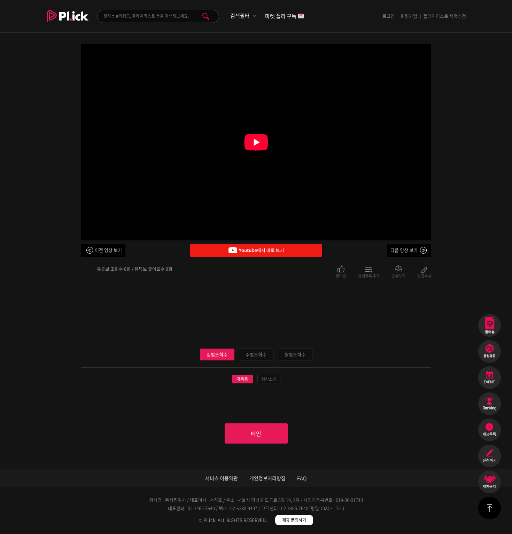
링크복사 (424, 275)
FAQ (302, 478)
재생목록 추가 (369, 275)
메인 (256, 433)
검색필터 (240, 15)
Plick (67, 21)
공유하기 (398, 275)
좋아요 (341, 275)
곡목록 (242, 379)
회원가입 (409, 16)
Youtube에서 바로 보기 (256, 250)
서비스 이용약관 (221, 478)
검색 (206, 16)
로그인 (388, 16)
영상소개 (269, 379)
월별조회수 (295, 354)
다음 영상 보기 (404, 250)
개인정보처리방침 (267, 478)
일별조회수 (217, 354)
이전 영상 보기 (108, 250)
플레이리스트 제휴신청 (444, 16)
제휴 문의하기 (294, 520)
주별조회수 (256, 354)
